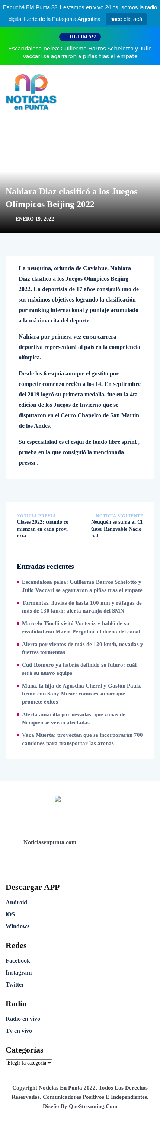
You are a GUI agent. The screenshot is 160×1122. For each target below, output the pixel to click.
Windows (17, 926)
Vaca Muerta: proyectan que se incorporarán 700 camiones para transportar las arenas (82, 739)
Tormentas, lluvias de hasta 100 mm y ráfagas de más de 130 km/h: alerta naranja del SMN (82, 607)
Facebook (18, 960)
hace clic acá (126, 19)
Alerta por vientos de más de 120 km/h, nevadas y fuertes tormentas (82, 648)
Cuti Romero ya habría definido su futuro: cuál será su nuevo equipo (79, 669)
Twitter (15, 984)
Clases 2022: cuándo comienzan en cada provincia (42, 528)
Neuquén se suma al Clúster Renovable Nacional (117, 528)
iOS (10, 914)
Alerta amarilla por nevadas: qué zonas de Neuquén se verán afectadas (73, 718)
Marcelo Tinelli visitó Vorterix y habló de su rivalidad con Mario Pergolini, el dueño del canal (81, 627)
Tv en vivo (19, 1031)
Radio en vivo (23, 1019)
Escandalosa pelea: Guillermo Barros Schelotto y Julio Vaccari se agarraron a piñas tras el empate (80, 52)
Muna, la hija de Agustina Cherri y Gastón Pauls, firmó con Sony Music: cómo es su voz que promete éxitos (81, 694)
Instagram (19, 972)
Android (16, 902)
